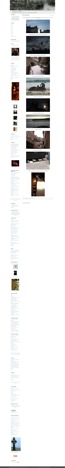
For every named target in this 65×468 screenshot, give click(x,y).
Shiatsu (12, 154)
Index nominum (13, 71)
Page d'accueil (52, 15)
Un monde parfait (15, 109)
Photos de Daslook (13, 396)
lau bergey (12, 393)
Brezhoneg (12, 337)
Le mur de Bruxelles (13, 326)
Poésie (15, 126)
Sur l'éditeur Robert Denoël (14, 398)
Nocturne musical (13, 310)
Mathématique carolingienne (14, 366)
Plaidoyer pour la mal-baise (14, 327)
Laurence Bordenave (13, 394)
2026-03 (12, 25)
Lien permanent (28, 198)
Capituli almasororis (13, 70)
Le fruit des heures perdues (14, 376)
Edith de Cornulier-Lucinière (15, 16)
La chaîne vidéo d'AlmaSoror (14, 412)
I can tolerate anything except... (15, 323)
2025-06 (12, 34)
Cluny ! (12, 222)
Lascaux (12, 234)
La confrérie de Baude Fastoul (15, 73)
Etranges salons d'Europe (14, 72)
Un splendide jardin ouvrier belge (15, 155)
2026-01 (12, 28)
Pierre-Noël (12, 379)
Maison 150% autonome (14, 152)
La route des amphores (14, 233)
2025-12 (12, 29)
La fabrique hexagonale (14, 151)
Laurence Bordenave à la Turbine (15, 363)
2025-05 (12, 35)
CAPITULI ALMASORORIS (15, 45)
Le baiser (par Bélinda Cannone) (15, 375)
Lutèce (12, 241)
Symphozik (12, 245)
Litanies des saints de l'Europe (15, 240)
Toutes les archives (13, 36)
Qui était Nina (12, 313)
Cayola (12, 79)
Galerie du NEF (13, 225)
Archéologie (12, 219)
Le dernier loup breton (14, 257)
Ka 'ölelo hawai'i (13, 343)
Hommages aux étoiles (15, 120)
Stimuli (12, 369)
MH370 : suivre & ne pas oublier (15, 395)
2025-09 (12, 30)
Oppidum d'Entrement (13, 242)
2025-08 (12, 31)
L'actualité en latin (13, 344)
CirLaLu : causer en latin (14, 338)
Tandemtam (12, 207)
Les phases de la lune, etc (14, 206)
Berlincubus (12, 296)
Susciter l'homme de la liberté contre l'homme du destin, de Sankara (14, 191)
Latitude (12, 392)
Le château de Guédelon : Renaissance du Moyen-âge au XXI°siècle (15, 236)
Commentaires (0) (32, 198)
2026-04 (12, 24)
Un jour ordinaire (15, 276)
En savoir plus (48, 467)
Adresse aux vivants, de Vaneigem (15, 172)
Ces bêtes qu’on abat (13, 74)
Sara (11, 397)
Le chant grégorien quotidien (14, 205)
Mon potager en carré (13, 153)
